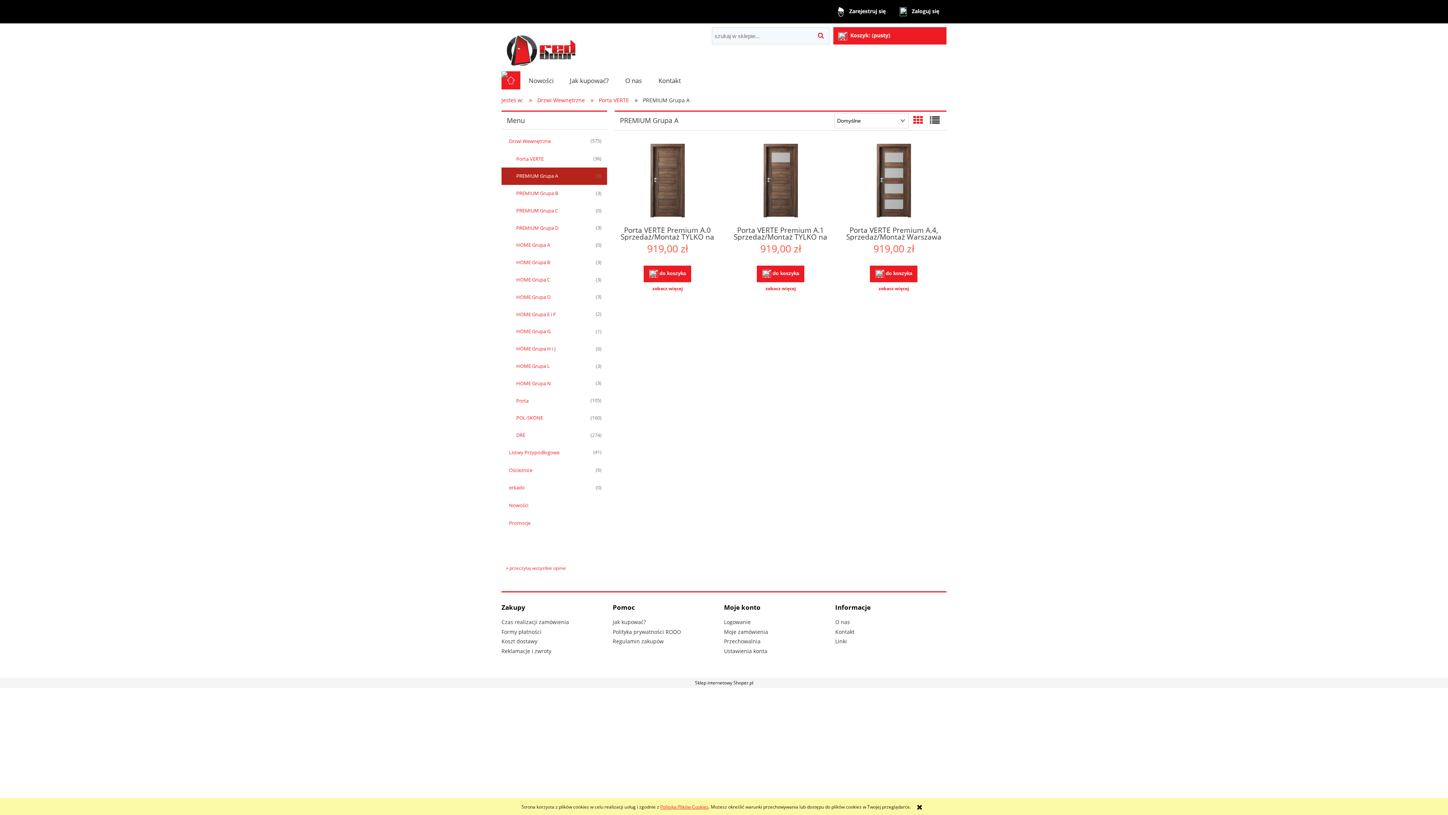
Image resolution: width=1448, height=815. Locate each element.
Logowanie (737, 622)
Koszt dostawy (519, 641)
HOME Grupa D (533, 297)
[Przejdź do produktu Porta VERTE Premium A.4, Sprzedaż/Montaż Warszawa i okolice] (893, 181)
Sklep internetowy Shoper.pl (724, 683)
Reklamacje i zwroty (526, 651)
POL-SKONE (529, 417)
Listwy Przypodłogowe (534, 452)
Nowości (518, 505)
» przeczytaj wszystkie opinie (536, 568)
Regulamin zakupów (638, 641)
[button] (667, 288)
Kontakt (844, 631)
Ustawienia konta (745, 651)
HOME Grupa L (533, 366)
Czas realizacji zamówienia (535, 622)
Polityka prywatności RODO (647, 631)
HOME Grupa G (533, 331)
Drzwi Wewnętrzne (530, 141)
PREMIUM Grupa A (537, 175)
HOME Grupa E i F (536, 314)
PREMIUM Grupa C (537, 210)
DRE (520, 435)
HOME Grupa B (533, 262)
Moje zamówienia (746, 631)
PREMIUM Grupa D (537, 228)
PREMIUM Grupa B (537, 193)
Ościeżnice (520, 470)
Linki (841, 641)
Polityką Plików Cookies (684, 807)
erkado (517, 487)
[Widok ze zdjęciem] (918, 120)
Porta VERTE (530, 158)
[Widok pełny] (935, 120)
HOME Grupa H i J (535, 348)
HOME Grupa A (533, 244)
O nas (842, 622)
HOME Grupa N (533, 383)
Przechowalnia (742, 641)
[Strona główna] (541, 47)
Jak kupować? (629, 622)
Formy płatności (521, 631)
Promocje (520, 523)
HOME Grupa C (533, 279)
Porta (522, 400)
